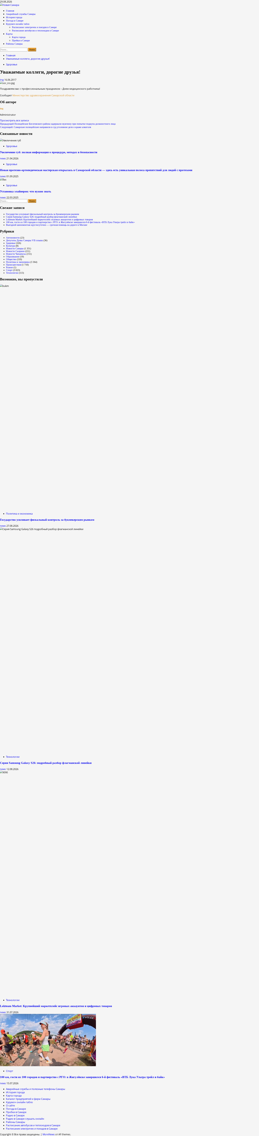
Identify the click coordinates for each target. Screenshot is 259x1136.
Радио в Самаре (15, 1115)
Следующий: (45, 127)
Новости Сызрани (15, 251)
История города (14, 17)
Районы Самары (14, 44)
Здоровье (11, 64)
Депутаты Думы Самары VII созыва (24, 240)
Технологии (12, 273)
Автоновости (13, 237)
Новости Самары (15, 248)
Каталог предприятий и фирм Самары (28, 1099)
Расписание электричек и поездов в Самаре (34, 27)
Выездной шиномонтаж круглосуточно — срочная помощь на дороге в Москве (46, 225)
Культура (10, 246)
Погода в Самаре (14, 20)
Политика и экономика (18, 262)
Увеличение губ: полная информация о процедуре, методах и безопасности (48, 152)
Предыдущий (58, 124)
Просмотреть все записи (14, 120)
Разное (9, 267)
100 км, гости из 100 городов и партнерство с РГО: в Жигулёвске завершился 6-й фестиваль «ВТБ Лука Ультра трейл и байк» (70, 222)
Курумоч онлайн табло (17, 24)
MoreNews (49, 1134)
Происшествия (13, 264)
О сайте (10, 1105)
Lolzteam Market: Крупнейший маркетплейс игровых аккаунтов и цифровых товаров (49, 219)
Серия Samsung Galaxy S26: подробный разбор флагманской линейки (41, 217)
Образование (12, 256)
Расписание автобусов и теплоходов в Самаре (35, 30)
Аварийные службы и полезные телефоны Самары (35, 1089)
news (3, 158)
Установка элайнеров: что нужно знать (25, 191)
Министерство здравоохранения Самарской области (43, 95)
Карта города (18, 37)
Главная (10, 10)
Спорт (9, 270)
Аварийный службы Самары (21, 14)
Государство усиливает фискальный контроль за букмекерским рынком (42, 214)
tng (2, 79)
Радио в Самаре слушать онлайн (25, 1118)
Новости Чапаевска (16, 254)
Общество (11, 259)
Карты (9, 34)
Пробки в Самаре (21, 40)
